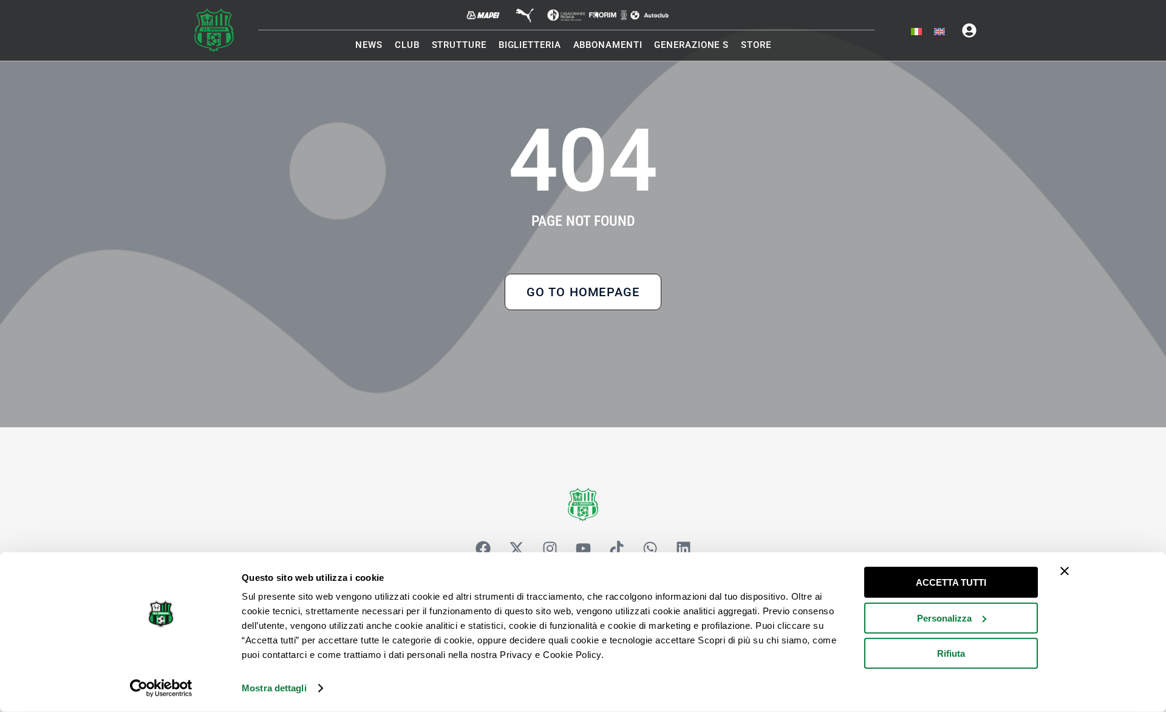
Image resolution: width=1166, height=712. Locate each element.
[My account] (969, 30)
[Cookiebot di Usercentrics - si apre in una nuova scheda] (161, 688)
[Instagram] (549, 549)
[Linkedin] (683, 549)
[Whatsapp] (650, 549)
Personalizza (944, 617)
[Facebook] (483, 549)
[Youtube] (583, 549)
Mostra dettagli (274, 688)
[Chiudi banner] (1064, 571)
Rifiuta (951, 653)
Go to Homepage (583, 292)
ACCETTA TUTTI (951, 582)
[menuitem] (916, 32)
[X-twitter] (516, 549)
